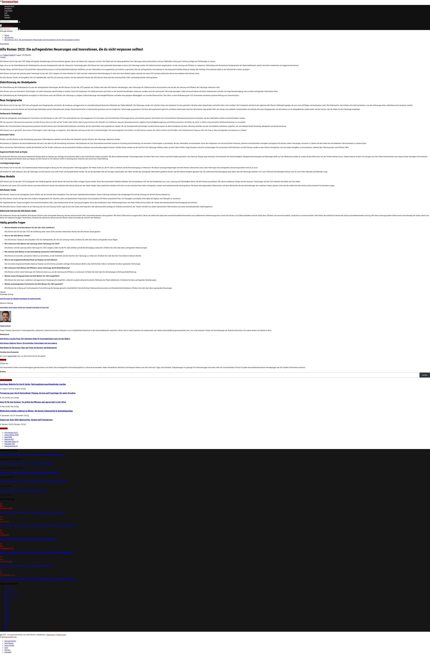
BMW (6, 599)
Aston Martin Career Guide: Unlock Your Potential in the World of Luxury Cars (24, 307)
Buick (6, 608)
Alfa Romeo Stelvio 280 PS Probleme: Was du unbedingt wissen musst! (30, 472)
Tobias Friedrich (9, 55)
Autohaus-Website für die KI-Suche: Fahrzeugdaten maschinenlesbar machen (33, 384)
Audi (5, 13)
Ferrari (6, 624)
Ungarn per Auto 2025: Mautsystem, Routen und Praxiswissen (26, 420)
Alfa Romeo (8, 8)
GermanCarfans (9, 6)
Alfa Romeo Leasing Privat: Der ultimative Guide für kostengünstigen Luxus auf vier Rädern (35, 339)
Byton (6, 610)
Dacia (6, 619)
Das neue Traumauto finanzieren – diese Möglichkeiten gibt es (26, 463)
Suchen (3, 371)
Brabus (7, 604)
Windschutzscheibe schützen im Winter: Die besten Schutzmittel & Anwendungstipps (36, 411)
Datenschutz (61, 634)
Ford (6, 628)
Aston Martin (8, 11)
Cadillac (7, 613)
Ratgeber (7, 17)
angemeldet (12, 356)
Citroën (7, 617)
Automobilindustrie (11, 595)
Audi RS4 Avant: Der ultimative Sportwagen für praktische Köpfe (20, 298)
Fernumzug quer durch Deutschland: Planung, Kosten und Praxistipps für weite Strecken (37, 393)
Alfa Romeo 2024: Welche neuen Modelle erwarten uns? (23, 490)
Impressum (51, 634)
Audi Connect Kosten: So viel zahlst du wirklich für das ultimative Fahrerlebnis (34, 481)
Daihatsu (7, 622)
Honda (6, 630)
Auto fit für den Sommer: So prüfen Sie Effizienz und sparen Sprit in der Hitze (33, 402)
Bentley (6, 15)
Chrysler (7, 615)
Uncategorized (11, 446)
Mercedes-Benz (11, 441)
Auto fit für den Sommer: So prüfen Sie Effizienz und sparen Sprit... (28, 539)
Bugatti (7, 606)
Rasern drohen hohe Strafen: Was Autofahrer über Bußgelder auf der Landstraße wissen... (38, 579)
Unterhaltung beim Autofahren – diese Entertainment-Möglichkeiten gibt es (32, 455)
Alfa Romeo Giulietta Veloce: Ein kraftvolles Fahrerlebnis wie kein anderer (28, 343)
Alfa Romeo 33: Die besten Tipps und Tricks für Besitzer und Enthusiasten (28, 348)
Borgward (8, 601)
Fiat (6, 626)
